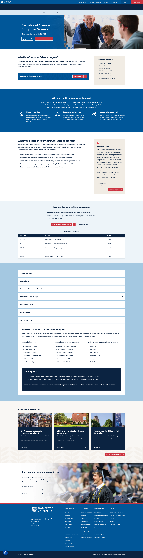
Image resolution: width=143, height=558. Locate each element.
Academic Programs (29, 7)
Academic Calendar (86, 512)
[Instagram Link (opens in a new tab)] (48, 519)
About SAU (93, 7)
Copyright (104, 554)
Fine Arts (91, 2)
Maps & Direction (86, 524)
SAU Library (97, 531)
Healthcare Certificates (101, 515)
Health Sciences (69, 531)
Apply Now (137, 2)
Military (96, 518)
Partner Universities (100, 524)
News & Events (98, 521)
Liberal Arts (68, 537)
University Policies (115, 524)
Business (67, 515)
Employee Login (85, 531)
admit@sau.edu (35, 525)
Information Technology (38, 12)
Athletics (98, 2)
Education (68, 521)
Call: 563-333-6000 (27, 486)
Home (19, 12)
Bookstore (83, 515)
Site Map (112, 518)
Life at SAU (78, 7)
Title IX (112, 521)
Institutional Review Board (117, 515)
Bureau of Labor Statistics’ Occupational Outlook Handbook (93, 385)
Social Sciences (69, 546)
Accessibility (97, 512)
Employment (84, 521)
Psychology (68, 543)
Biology (67, 512)
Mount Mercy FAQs (99, 534)
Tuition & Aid (47, 7)
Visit (118, 7)
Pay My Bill (84, 527)
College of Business (86, 537)
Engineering (68, 524)
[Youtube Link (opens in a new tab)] (51, 519)
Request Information (28, 490)
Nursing (67, 540)
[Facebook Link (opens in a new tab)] (45, 519)
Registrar (97, 527)
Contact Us (114, 2)
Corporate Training (99, 537)
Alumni (107, 7)
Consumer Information (116, 512)
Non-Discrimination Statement (116, 554)
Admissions (63, 7)
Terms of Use (96, 554)
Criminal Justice (69, 518)
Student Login (82, 2)
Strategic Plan (85, 534)
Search (126, 2)
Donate (106, 2)
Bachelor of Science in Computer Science (54, 12)
